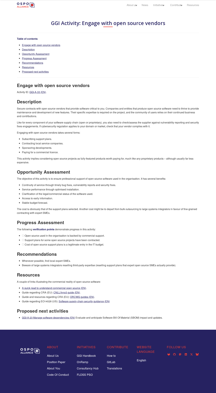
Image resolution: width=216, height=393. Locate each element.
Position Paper (56, 362)
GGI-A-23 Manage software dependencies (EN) (48, 317)
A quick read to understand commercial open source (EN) (54, 288)
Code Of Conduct (58, 375)
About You (53, 368)
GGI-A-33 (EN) (37, 92)
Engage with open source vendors (41, 45)
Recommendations (32, 63)
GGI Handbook (86, 356)
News (145, 5)
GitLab (111, 362)
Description (28, 49)
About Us (53, 356)
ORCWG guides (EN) (82, 297)
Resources (193, 5)
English (141, 360)
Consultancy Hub (88, 368)
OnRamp (82, 362)
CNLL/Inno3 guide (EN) (66, 292)
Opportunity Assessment (35, 54)
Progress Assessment (34, 58)
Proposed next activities (35, 71)
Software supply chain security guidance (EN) (84, 301)
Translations (114, 368)
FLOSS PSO (85, 375)
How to (111, 356)
